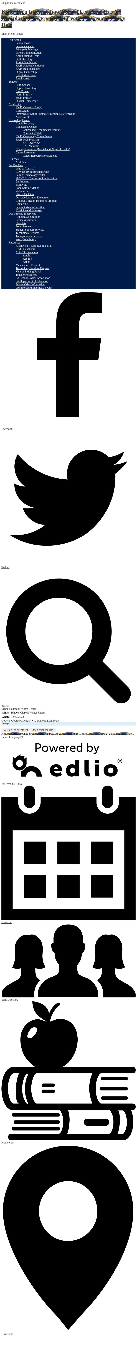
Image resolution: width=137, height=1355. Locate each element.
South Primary (24, 97)
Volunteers (22, 191)
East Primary (23, 91)
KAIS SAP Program (27, 139)
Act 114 (27, 258)
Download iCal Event (46, 720)
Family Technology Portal (30, 174)
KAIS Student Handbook (30, 65)
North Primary (24, 94)
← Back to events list (16, 729)
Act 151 (27, 261)
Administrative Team (27, 55)
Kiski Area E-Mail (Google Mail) (34, 245)
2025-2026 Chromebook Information (36, 178)
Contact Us (22, 203)
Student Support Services (30, 229)
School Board (23, 43)
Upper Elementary (26, 88)
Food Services (24, 226)
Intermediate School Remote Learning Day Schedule (45, 113)
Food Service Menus (27, 187)
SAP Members (31, 145)
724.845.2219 (96, 733)
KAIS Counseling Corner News (34, 136)
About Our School (26, 62)
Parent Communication (29, 52)
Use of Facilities (25, 194)
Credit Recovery (25, 123)
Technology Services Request (32, 268)
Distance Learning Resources (32, 197)
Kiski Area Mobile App (29, 210)
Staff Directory (24, 59)
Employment (23, 78)
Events (5, 723)
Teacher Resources (26, 274)
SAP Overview (31, 142)
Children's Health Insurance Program (36, 200)
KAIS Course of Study (29, 107)
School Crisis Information (30, 207)
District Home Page (27, 100)
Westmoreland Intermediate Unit (34, 287)
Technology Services (27, 232)
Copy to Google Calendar (16, 720)
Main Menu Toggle (12, 33)
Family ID (21, 184)
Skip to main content (13, 2)
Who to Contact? (25, 168)
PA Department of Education (32, 281)
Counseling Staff (32, 133)
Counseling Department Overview (42, 129)
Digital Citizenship (26, 71)
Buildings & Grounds (28, 216)
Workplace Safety (26, 239)
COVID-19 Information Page (32, 171)
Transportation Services (29, 236)
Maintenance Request (28, 265)
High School (23, 84)
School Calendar (25, 46)
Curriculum (22, 110)
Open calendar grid (42, 729)
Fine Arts (21, 223)
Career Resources (25, 152)
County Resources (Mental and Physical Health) (43, 149)
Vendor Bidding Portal (28, 271)
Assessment (22, 117)
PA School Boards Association (33, 277)
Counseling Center (26, 126)
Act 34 (27, 255)
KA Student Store (26, 75)
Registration (22, 181)
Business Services (26, 220)
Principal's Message (27, 49)
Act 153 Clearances (27, 252)
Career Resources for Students (40, 155)
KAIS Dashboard (25, 248)
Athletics (21, 162)
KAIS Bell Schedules (28, 68)
